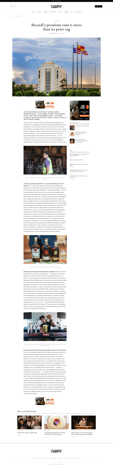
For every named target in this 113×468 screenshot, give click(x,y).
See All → (93, 411)
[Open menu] (12, 6)
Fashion (33, 11)
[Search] (15, 6)
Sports (59, 11)
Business (46, 11)
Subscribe (98, 6)
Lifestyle (39, 11)
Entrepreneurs (53, 11)
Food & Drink (78, 11)
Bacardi (35, 124)
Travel (72, 11)
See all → (87, 122)
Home (13, 16)
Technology (66, 11)
